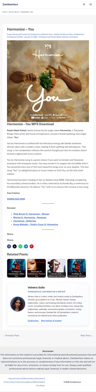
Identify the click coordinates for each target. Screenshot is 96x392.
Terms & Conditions (24, 382)
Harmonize (73, 37)
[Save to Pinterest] (32, 246)
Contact (18, 379)
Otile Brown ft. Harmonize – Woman (31, 214)
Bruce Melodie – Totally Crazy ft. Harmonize (35, 224)
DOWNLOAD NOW (16, 199)
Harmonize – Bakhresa (24, 221)
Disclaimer (40, 379)
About (10, 379)
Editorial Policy (28, 379)
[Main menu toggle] (91, 4)
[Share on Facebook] (9, 246)
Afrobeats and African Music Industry (53, 37)
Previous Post (11, 335)
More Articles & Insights (51, 321)
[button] (84, 4)
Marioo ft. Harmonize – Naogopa (29, 217)
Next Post (87, 335)
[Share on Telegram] (26, 246)
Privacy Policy (9, 382)
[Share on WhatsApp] (20, 246)
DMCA (35, 382)
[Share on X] (15, 246)
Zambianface (10, 4)
